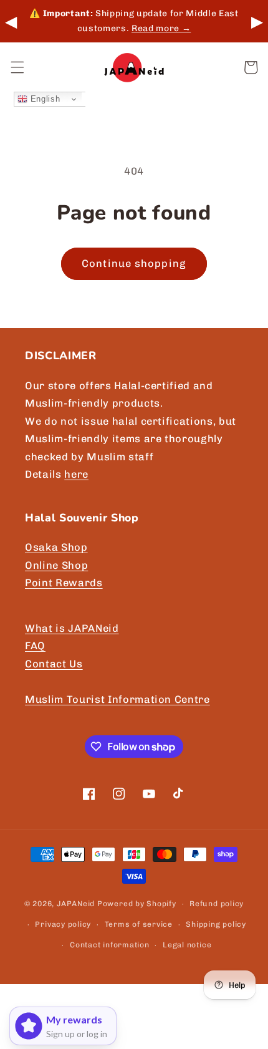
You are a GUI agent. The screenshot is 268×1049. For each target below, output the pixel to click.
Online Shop (56, 565)
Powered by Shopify (136, 903)
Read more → (161, 28)
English (43, 99)
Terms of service (139, 924)
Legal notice (187, 944)
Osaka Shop (56, 547)
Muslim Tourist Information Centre (117, 699)
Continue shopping (134, 263)
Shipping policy (216, 924)
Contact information (110, 944)
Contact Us (54, 663)
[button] (17, 67)
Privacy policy (63, 924)
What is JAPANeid (72, 628)
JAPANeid (76, 903)
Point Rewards (64, 582)
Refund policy (216, 903)
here (76, 474)
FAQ (35, 645)
